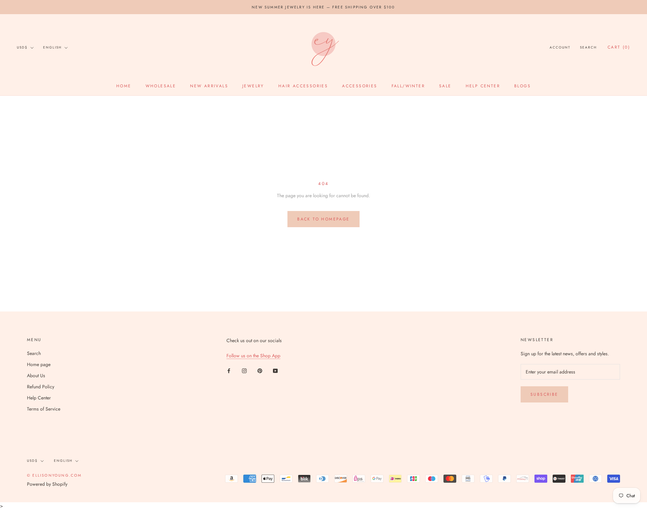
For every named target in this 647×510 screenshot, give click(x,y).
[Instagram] (244, 370)
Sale (445, 86)
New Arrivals (209, 86)
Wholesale (161, 86)
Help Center (483, 86)
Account (560, 47)
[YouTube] (275, 370)
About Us (36, 375)
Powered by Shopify (47, 484)
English (52, 47)
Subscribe (544, 394)
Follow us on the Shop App (253, 355)
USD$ (22, 47)
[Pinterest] (259, 370)
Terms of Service (43, 409)
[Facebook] (228, 370)
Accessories (359, 86)
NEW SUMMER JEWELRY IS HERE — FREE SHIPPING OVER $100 (323, 7)
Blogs (522, 86)
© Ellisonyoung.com (54, 475)
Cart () (619, 47)
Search (588, 47)
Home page (39, 364)
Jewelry (253, 86)
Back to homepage (323, 219)
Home (123, 86)
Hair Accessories (303, 86)
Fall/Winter (408, 86)
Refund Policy (40, 386)
